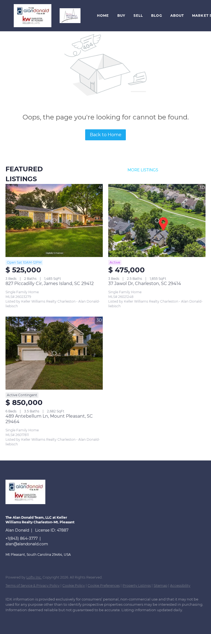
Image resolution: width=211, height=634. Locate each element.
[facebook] (12, 619)
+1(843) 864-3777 (21, 538)
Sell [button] (138, 15)
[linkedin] (28, 619)
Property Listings (137, 585)
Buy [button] (121, 15)
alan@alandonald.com (26, 543)
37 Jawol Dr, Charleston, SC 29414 (144, 283)
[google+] (91, 619)
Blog (156, 15)
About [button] (177, 15)
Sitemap (160, 585)
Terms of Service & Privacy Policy (32, 585)
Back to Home (105, 134)
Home (103, 15)
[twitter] (44, 619)
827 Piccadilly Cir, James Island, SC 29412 (49, 283)
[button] (32, 15)
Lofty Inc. (34, 577)
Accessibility (180, 585)
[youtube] (75, 619)
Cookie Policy (73, 585)
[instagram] (59, 619)
